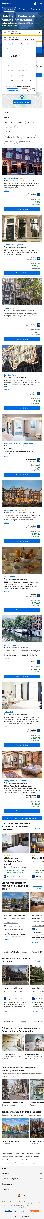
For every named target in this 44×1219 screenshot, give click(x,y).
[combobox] (22, 33)
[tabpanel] (19, 70)
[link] (8, 122)
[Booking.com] (7, 3)
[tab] (11, 44)
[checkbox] (30, 60)
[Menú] (41, 3)
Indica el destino (12, 31)
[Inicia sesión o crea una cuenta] (35, 3)
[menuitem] (9, 9)
